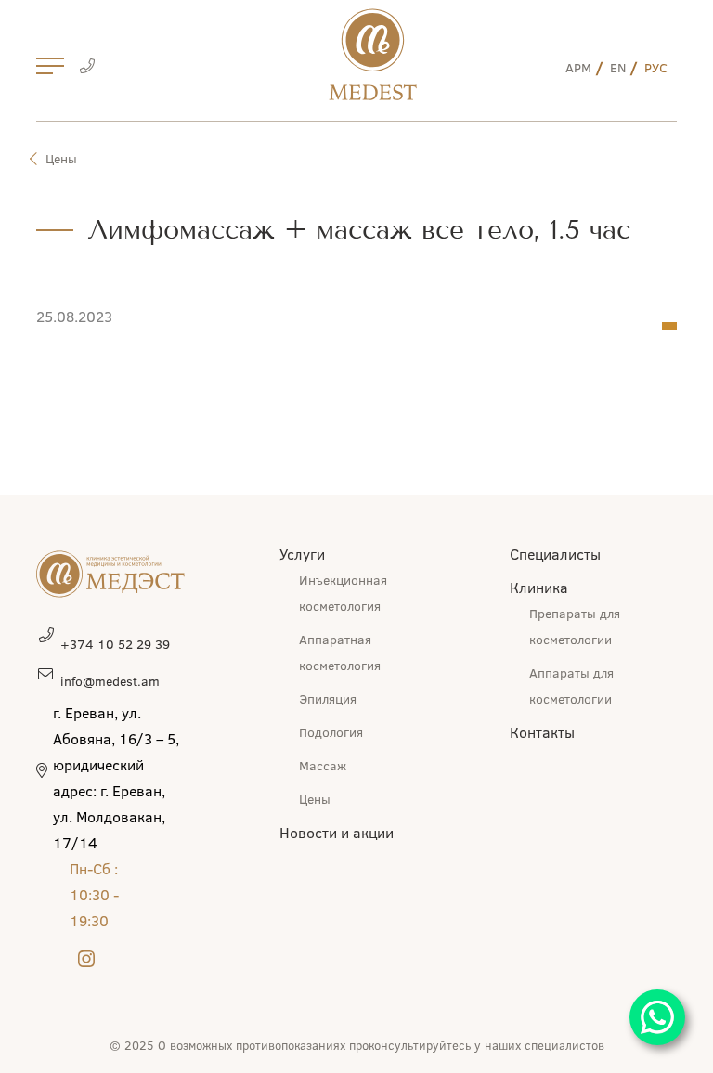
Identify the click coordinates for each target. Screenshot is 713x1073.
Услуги (302, 553)
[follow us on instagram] (86, 960)
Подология (331, 732)
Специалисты (555, 553)
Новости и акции (336, 832)
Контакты (542, 732)
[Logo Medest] (373, 54)
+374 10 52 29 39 (115, 644)
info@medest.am (110, 681)
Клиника (539, 587)
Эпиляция (327, 698)
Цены (61, 158)
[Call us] (87, 68)
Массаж (322, 765)
